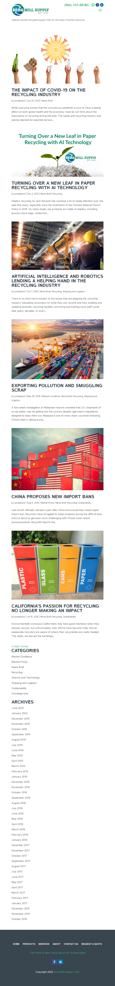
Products (29, 944)
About (56, 944)
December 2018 (20, 781)
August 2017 (19, 866)
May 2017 (17, 882)
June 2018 (18, 813)
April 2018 (17, 824)
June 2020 (18, 707)
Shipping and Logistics (74, 291)
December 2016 (20, 908)
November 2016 (21, 913)
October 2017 (19, 855)
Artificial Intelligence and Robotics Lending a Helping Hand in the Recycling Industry (57, 281)
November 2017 (21, 850)
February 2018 (20, 834)
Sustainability (84, 502)
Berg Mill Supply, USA (66, 971)
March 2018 (18, 829)
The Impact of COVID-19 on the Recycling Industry (49, 92)
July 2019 (17, 745)
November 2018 (21, 787)
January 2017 (19, 903)
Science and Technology (26, 677)
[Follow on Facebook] (54, 961)
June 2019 (18, 750)
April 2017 (17, 887)
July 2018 (17, 808)
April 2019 (17, 760)
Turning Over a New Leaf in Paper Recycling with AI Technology (53, 185)
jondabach (20, 100)
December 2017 (20, 845)
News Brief (47, 100)
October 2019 (19, 729)
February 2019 (20, 771)
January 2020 (20, 713)
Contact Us (71, 944)
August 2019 (19, 739)
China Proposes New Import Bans (53, 497)
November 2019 (21, 723)
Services (43, 944)
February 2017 (20, 897)
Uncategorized (20, 693)
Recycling (57, 193)
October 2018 (19, 792)
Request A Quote (91, 944)
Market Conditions (51, 396)
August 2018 (19, 803)
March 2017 (18, 892)
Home (16, 944)
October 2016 (19, 919)
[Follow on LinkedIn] (60, 961)
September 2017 (21, 861)
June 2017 (18, 876)
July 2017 (17, 871)
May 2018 (17, 818)
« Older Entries (20, 646)
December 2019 (20, 718)
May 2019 (17, 755)
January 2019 (19, 776)
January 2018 (19, 839)
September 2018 (21, 797)
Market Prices (47, 502)
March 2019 (18, 765)
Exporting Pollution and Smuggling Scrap (57, 388)
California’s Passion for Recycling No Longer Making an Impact (55, 608)
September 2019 (21, 734)
